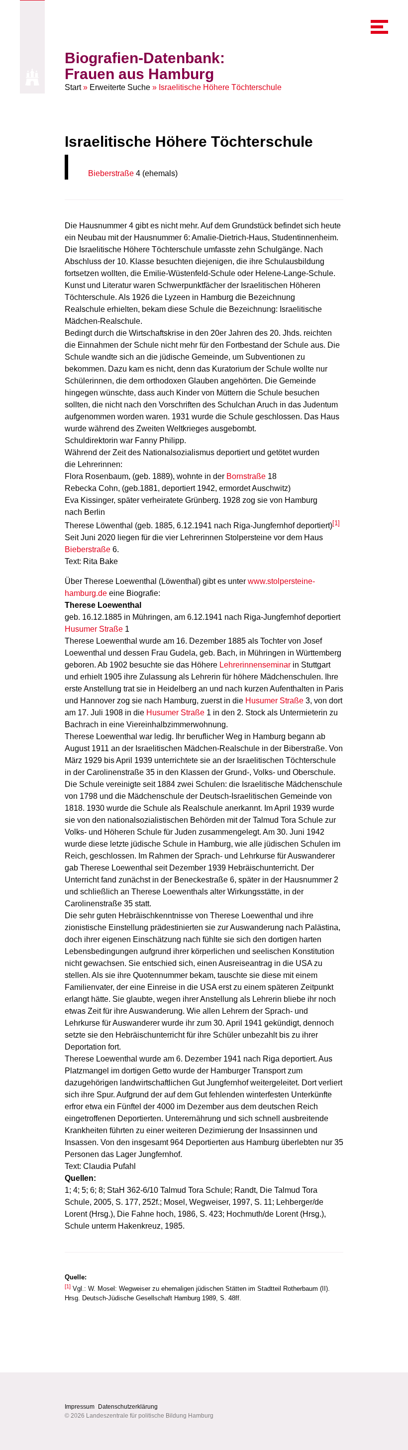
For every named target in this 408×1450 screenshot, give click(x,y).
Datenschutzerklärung (128, 1406)
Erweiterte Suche (120, 87)
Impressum (80, 1406)
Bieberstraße (111, 173)
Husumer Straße (94, 629)
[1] (336, 523)
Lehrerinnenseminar (255, 665)
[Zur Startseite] (32, 77)
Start (73, 87)
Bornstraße (246, 476)
